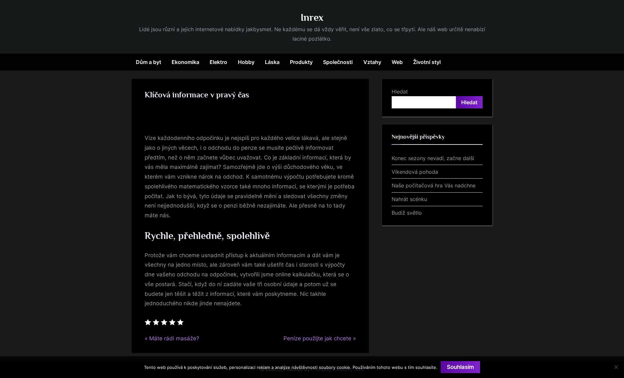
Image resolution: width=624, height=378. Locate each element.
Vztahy (372, 62)
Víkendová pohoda (415, 172)
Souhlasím (460, 367)
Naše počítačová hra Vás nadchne (433, 185)
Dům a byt (148, 62)
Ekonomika (185, 62)
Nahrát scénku (409, 199)
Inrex (312, 17)
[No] (616, 367)
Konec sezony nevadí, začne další (433, 158)
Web (397, 62)
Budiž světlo (407, 212)
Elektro (218, 62)
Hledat (400, 91)
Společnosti (338, 62)
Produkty (301, 62)
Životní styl (427, 62)
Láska (272, 62)
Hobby (246, 62)
